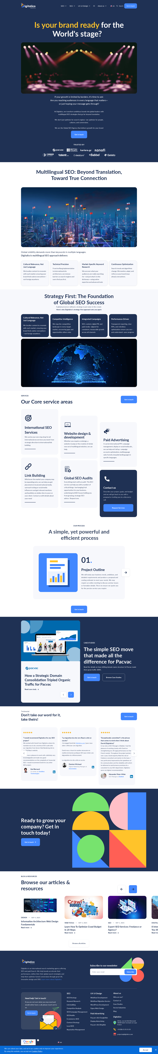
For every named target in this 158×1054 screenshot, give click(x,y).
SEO (62, 6)
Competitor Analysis (74, 1008)
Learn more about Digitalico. (51, 979)
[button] (64, 6)
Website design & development (77, 435)
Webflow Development (98, 998)
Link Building (35, 475)
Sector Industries (119, 1008)
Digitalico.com (80, 743)
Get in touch (131, 6)
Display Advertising (97, 1021)
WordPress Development (99, 1005)
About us (101, 6)
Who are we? (118, 997)
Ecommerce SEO (73, 1019)
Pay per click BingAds (98, 1025)
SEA (71, 6)
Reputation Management (76, 1030)
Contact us (117, 1001)
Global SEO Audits (78, 478)
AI (94, 6)
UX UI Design (83, 6)
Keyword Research (73, 1001)
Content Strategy (73, 1022)
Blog (114, 1011)
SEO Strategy (71, 998)
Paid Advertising (116, 440)
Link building (71, 1005)
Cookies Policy (37, 1051)
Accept (145, 1050)
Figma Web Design (97, 1008)
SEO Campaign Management (77, 1012)
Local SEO (70, 1026)
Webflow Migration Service (100, 1001)
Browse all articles (79, 943)
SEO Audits (71, 1015)
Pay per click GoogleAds (99, 1018)
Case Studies (118, 1004)
